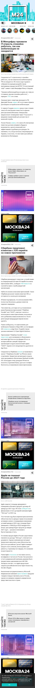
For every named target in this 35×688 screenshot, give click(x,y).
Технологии (17, 38)
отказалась (13, 555)
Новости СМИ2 (5, 213)
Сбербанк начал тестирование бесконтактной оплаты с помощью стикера (19, 403)
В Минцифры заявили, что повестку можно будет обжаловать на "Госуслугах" (19, 171)
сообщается (25, 509)
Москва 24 (17, 23)
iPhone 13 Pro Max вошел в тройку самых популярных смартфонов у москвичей (19, 620)
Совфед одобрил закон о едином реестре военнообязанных (18, 176)
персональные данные (18, 677)
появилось (7, 329)
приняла (16, 108)
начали (20, 352)
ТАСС (9, 96)
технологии (4, 185)
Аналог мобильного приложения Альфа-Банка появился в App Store (19, 397)
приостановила (22, 574)
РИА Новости (25, 284)
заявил (14, 102)
